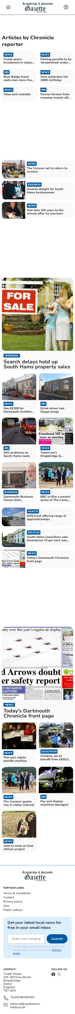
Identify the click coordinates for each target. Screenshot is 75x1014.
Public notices (12, 910)
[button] (8, 7)
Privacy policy (12, 902)
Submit (57, 939)
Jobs (6, 906)
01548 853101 (24, 997)
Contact (8, 897)
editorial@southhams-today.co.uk (25, 1005)
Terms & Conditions (17, 893)
